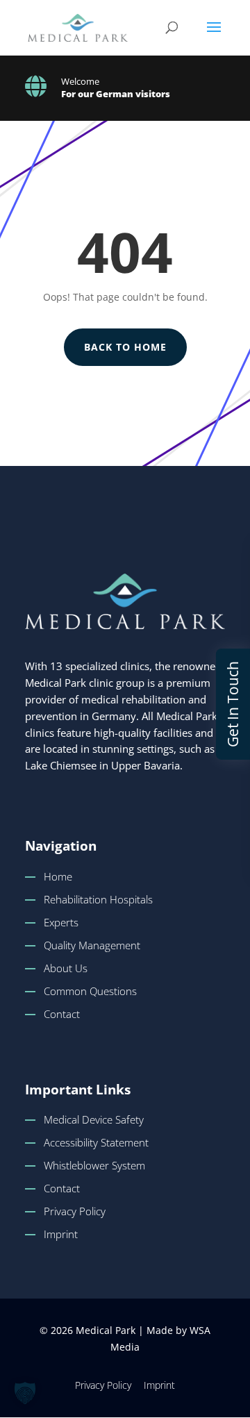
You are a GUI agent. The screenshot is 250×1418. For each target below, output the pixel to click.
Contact (62, 1014)
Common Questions (90, 991)
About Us (66, 968)
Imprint (61, 1234)
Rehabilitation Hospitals (98, 899)
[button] (214, 36)
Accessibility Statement (96, 1142)
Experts (61, 922)
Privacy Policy (75, 1211)
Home (58, 876)
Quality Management (92, 945)
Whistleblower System (94, 1165)
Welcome (80, 81)
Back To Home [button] (125, 346)
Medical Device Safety (94, 1119)
